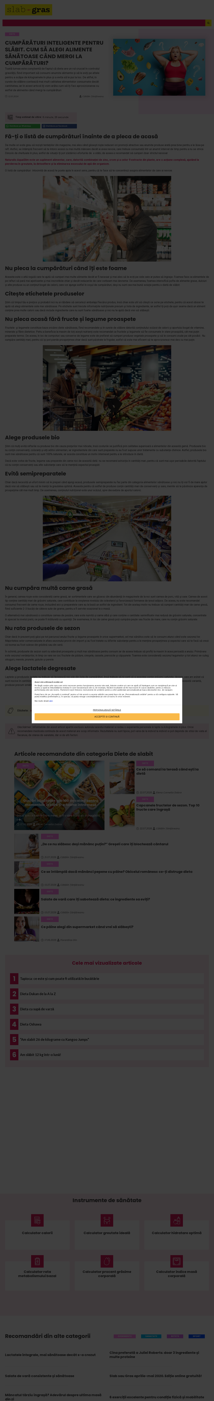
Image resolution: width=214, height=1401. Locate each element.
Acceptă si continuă (107, 716)
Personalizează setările (107, 710)
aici (51, 701)
